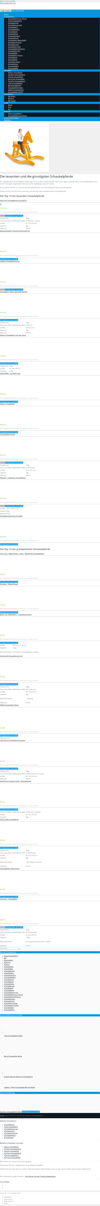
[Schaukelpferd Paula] (14, 451)
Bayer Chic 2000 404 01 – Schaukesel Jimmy (15, 615)
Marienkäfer (8, 960)
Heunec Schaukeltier (15, 77)
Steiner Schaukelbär (7, 404)
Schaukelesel (12, 32)
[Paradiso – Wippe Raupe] (14, 601)
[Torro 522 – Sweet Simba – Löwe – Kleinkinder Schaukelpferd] (14, 571)
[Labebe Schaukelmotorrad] (14, 278)
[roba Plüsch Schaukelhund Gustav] (14, 757)
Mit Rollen (11, 96)
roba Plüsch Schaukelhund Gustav (12, 740)
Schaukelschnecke (14, 42)
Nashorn (7, 962)
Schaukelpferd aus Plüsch (17, 19)
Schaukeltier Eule (14, 47)
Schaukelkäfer (13, 68)
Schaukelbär (8, 969)
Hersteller (7, 70)
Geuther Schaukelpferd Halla (11, 1112)
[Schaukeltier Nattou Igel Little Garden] (14, 309)
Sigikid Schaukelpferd (16, 90)
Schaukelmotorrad (15, 25)
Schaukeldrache (10, 975)
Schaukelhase (13, 64)
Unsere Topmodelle (11, 118)
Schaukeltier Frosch (15, 55)
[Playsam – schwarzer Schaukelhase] (14, 495)
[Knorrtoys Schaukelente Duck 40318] (1, 204)
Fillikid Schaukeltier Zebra (9, 705)
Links (6, 1203)
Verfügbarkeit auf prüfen (14, 216)
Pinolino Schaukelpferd (16, 81)
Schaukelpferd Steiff (15, 92)
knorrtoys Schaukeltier (16, 79)
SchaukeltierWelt (18, 11)
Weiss (10, 105)
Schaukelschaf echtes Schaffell (11, 516)
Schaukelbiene (9, 971)
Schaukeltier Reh (14, 51)
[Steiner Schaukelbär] (14, 421)
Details (2, 216)
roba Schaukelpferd (15, 83)
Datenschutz (8, 1201)
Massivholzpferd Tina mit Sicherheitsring (15, 231)
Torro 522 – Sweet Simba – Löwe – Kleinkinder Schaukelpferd (22, 554)
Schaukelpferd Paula (7, 434)
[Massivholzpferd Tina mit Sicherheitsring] (14, 248)
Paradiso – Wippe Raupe (9, 584)
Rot (9, 109)
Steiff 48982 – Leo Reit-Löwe (10, 373)
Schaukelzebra (13, 66)
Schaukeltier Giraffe (11, 1005)
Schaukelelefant (14, 29)
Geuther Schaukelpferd (16, 75)
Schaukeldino (13, 27)
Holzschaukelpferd (15, 21)
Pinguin (7, 965)
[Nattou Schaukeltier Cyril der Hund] (14, 352)
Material (7, 111)
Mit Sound (12, 101)
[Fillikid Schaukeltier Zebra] (8, 724)
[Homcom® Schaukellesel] (14, 836)
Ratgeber (7, 120)
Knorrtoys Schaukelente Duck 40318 (13, 200)
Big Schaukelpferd (14, 86)
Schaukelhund (13, 38)
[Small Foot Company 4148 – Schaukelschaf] (14, 798)
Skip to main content (7, 1)
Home (6, 14)
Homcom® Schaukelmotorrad (11, 656)
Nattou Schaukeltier (15, 73)
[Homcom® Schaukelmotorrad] (14, 673)
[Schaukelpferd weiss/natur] (14, 885)
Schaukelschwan (14, 62)
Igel (5, 958)
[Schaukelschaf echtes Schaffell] (14, 533)
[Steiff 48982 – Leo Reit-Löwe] (14, 390)
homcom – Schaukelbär (8, 899)
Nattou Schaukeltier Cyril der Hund (13, 335)
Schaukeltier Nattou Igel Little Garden (14, 292)
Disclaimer (8, 1197)
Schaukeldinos (9, 1125)
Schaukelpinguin (14, 36)
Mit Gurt (11, 98)
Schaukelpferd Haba (15, 88)
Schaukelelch (13, 60)
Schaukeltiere (9, 17)
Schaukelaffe (12, 53)
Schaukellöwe (13, 34)
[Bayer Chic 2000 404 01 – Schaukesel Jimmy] (14, 631)
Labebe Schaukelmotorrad (10, 261)
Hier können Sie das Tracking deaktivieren (40, 1176)
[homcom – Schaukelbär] (14, 916)
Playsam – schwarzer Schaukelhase (13, 478)
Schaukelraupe (13, 45)
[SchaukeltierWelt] (8, 3)
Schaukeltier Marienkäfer (17, 40)
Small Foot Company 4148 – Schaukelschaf (15, 781)
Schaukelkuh (12, 58)
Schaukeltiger (9, 1008)
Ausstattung (8, 94)
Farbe (6, 103)
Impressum (8, 1199)
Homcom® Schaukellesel (9, 819)
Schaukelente (9, 980)
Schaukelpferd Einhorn (16, 49)
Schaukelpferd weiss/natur (10, 869)
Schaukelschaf (13, 23)
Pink (9, 107)
